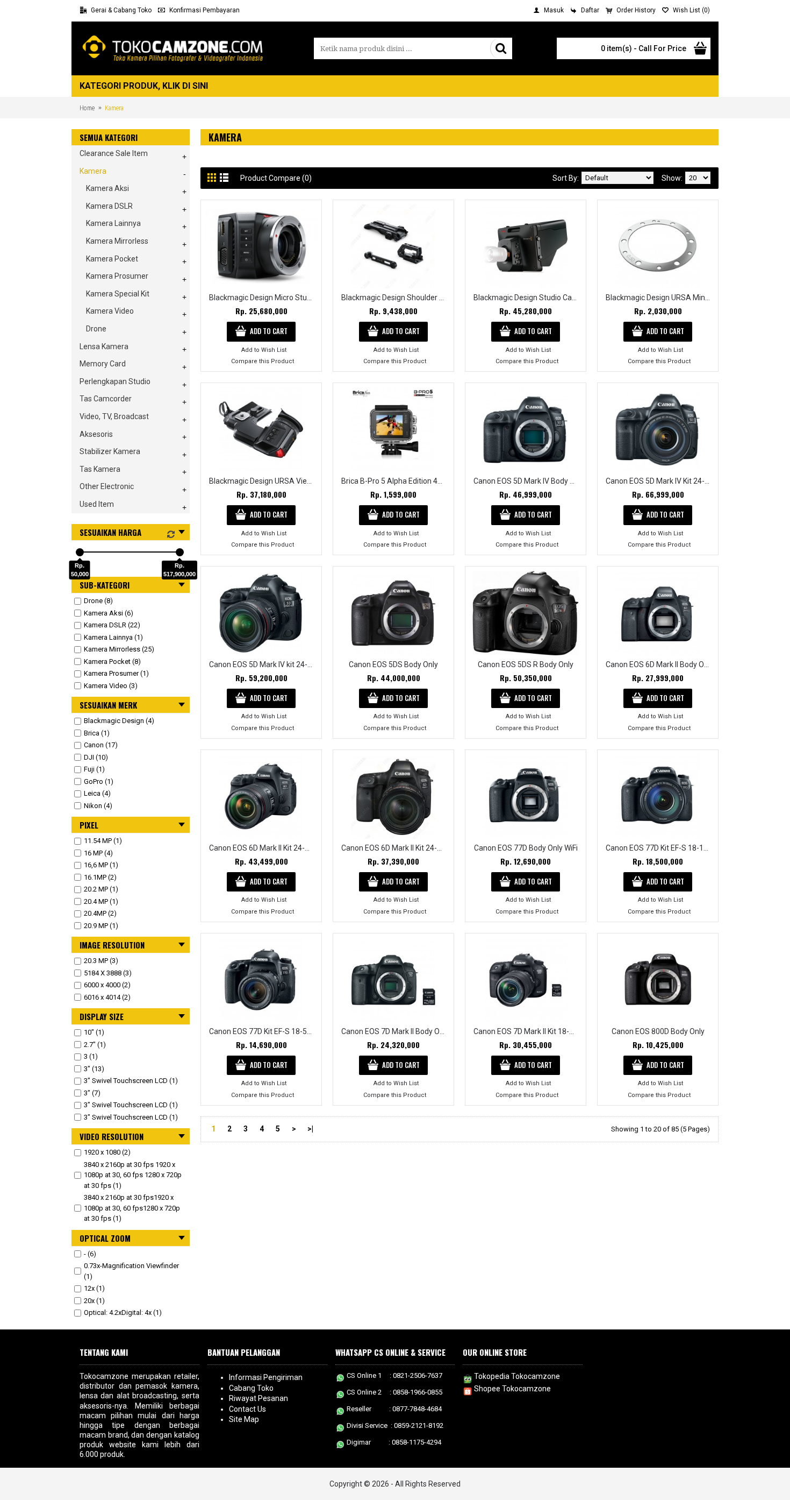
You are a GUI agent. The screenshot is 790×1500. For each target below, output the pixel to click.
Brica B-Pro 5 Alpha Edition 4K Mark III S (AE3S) (395, 481)
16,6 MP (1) (101, 865)
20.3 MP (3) (101, 961)
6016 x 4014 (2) (107, 997)
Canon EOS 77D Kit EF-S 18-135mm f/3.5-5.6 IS (660, 848)
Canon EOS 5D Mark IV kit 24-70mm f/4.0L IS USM (263, 664)
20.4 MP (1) (101, 901)
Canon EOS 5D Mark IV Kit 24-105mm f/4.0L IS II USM (660, 481)
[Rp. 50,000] (80, 552)
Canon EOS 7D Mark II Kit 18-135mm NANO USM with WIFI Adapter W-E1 (527, 1031)
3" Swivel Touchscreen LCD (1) (131, 1081)
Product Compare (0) (276, 178)
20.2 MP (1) (101, 889)
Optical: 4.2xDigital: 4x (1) (123, 1312)
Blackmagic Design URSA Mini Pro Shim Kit (660, 297)
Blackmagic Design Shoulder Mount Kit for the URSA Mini (395, 297)
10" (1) (94, 1032)
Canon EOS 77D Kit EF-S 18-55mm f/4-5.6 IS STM (263, 1031)
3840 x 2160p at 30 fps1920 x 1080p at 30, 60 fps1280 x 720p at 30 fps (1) (132, 1207)
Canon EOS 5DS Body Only (393, 664)
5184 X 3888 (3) (108, 973)
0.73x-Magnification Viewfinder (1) (131, 1271)
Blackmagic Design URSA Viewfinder (263, 481)
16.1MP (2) (100, 877)
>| (310, 1128)
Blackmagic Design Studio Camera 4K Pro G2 (527, 297)
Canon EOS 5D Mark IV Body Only (527, 481)
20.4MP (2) (100, 913)
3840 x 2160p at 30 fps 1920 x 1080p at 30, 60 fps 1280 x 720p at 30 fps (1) (133, 1175)
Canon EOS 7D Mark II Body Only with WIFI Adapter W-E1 (395, 1031)
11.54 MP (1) (103, 841)
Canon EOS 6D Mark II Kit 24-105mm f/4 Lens (263, 848)
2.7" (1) (95, 1045)
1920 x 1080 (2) (107, 1152)
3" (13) (94, 1069)
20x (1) (94, 1301)
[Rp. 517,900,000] (180, 552)
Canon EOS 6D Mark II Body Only (660, 664)
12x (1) (94, 1288)
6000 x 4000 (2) (107, 985)
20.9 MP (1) (101, 926)
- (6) (90, 1254)
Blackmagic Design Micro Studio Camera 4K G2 (263, 297)
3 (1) (91, 1056)
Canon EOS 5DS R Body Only (525, 664)
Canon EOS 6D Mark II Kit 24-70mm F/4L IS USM (395, 848)
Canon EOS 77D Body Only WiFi (526, 848)
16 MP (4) (98, 853)
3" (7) (92, 1093)
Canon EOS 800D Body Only (658, 1031)
